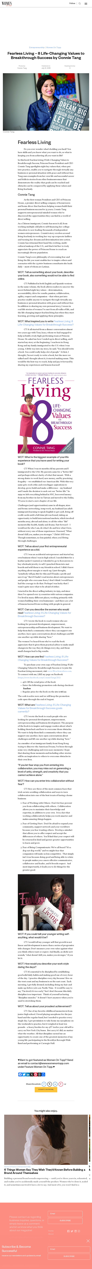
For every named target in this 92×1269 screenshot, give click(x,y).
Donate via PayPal (46, 1090)
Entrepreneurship (37, 48)
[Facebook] (20, 1074)
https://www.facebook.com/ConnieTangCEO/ (39, 678)
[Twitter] (24, 1074)
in (55, 1084)
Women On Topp (53, 48)
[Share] (43, 1074)
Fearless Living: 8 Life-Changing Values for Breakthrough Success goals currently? (44, 708)
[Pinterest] (35, 1074)
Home (50, 1231)
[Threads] (39, 1074)
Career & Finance (10, 1167)
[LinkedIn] (27, 1074)
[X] (31, 1074)
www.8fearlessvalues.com (59, 671)
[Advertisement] (46, 25)
